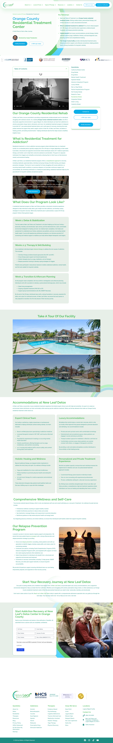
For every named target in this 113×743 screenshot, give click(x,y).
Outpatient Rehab (76, 99)
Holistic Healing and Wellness (30, 459)
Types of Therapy (49, 5)
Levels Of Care (37, 5)
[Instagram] (89, 740)
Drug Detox (74, 75)
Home (14, 14)
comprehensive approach (53, 161)
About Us (27, 5)
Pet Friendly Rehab (76, 92)
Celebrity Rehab (76, 104)
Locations (69, 5)
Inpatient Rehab (75, 79)
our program (33, 536)
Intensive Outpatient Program (79, 82)
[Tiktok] (93, 740)
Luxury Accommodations (71, 418)
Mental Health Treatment (78, 77)
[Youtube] (98, 740)
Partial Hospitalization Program (80, 89)
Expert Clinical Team (25, 418)
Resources (61, 5)
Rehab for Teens (75, 94)
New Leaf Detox (56, 585)
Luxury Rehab (75, 84)
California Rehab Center (78, 70)
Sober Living (74, 101)
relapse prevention (27, 542)
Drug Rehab (74, 72)
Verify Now (20, 649)
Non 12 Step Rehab (76, 87)
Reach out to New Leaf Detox (42, 593)
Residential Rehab (76, 97)
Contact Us (79, 5)
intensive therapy (38, 249)
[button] (66, 69)
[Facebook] (85, 740)
